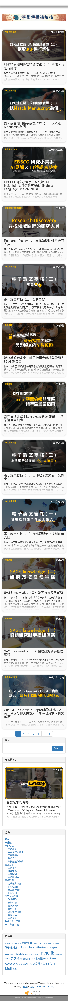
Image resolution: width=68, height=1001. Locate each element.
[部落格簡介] (34, 794)
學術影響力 (13, 855)
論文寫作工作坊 (29, 958)
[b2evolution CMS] (34, 992)
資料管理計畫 (14, 911)
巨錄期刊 (12, 892)
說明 (32, 986)
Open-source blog (45, 986)
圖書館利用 (13, 874)
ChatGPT (16, 943)
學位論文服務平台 (53, 943)
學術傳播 (9, 845)
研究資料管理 (11, 896)
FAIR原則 (12, 899)
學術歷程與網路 (15, 861)
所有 (7, 839)
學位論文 (8, 943)
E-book (42, 943)
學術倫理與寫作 (15, 851)
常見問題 (20, 963)
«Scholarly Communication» (27, 953)
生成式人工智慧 (12, 921)
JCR (27, 963)
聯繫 (25, 986)
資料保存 (12, 914)
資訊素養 (9, 864)
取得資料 (12, 867)
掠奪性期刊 (13, 886)
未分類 (8, 842)
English (35, 943)
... (44, 733)
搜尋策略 (12, 870)
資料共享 (12, 908)
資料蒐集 (12, 918)
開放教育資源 (14, 883)
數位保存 (12, 858)
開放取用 (9, 880)
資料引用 (12, 902)
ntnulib (47, 952)
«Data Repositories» (33, 947)
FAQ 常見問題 (12, 924)
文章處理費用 (14, 889)
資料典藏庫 (13, 905)
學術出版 (12, 848)
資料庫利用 (13, 877)
